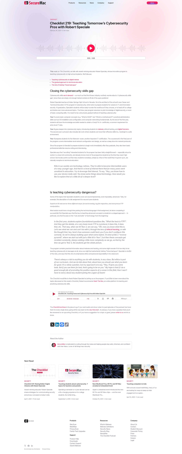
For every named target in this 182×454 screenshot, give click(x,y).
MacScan (73, 424)
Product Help (74, 439)
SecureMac (61, 344)
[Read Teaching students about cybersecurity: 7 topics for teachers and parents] (73, 371)
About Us (133, 424)
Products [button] (72, 3)
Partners (133, 436)
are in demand (68, 95)
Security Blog (104, 431)
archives (59, 307)
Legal (132, 440)
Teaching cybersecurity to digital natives (65, 80)
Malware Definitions (107, 427)
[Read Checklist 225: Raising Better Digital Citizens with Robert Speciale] (39, 371)
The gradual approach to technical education (67, 82)
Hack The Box (98, 281)
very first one (93, 310)
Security (27, 381)
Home (69, 3)
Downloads (74, 441)
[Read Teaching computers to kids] (142, 371)
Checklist (53, 19)
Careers (133, 438)
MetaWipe (73, 427)
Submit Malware (75, 446)
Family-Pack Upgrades (77, 431)
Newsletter (103, 433)
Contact (133, 427)
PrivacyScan (74, 429)
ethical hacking (113, 229)
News (92, 3)
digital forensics (123, 129)
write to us (119, 312)
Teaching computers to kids (136, 384)
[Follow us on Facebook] (29, 446)
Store (119, 3)
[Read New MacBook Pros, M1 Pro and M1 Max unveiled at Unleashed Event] (108, 371)
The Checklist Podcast (108, 436)
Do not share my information (32, 449)
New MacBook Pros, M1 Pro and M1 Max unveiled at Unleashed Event (107, 385)
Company (101, 3)
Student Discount (136, 429)
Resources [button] (82, 3)
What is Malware (105, 424)
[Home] (26, 421)
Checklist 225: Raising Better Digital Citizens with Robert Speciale (37, 385)
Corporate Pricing (136, 431)
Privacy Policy (46, 449)
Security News (105, 429)
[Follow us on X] (25, 445)
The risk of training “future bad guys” (64, 85)
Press (132, 433)
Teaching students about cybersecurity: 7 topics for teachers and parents (73, 385)
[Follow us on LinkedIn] (32, 446)
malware (101, 129)
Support (110, 3)
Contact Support (75, 443)
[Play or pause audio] (91, 48)
